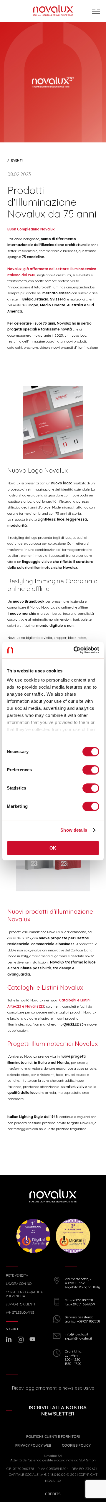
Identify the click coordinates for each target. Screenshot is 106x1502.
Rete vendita (17, 1275)
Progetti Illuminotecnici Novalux (52, 1043)
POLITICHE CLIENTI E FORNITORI (53, 1436)
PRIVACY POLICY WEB (33, 1445)
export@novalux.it (78, 1338)
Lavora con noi (19, 1284)
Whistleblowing (20, 1313)
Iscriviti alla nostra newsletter (58, 1410)
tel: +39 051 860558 (79, 1300)
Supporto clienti (20, 1304)
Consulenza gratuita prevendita (24, 1294)
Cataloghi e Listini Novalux (45, 987)
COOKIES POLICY (76, 1445)
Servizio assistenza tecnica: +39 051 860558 (82, 1319)
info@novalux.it (76, 1334)
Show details (73, 830)
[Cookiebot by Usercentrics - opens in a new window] (74, 650)
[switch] (90, 770)
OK (53, 847)
